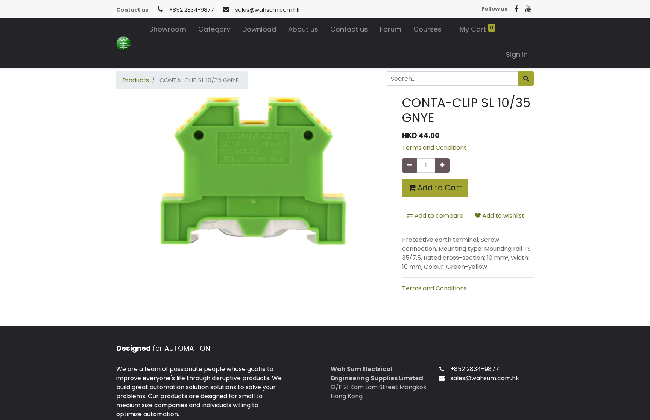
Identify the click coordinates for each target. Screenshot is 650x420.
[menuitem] (167, 30)
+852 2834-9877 (191, 10)
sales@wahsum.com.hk (267, 10)
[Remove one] (409, 165)
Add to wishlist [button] (502, 215)
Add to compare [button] (438, 215)
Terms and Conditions (434, 147)
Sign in (517, 54)
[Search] (526, 78)
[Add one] (442, 165)
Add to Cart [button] (439, 187)
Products (135, 80)
